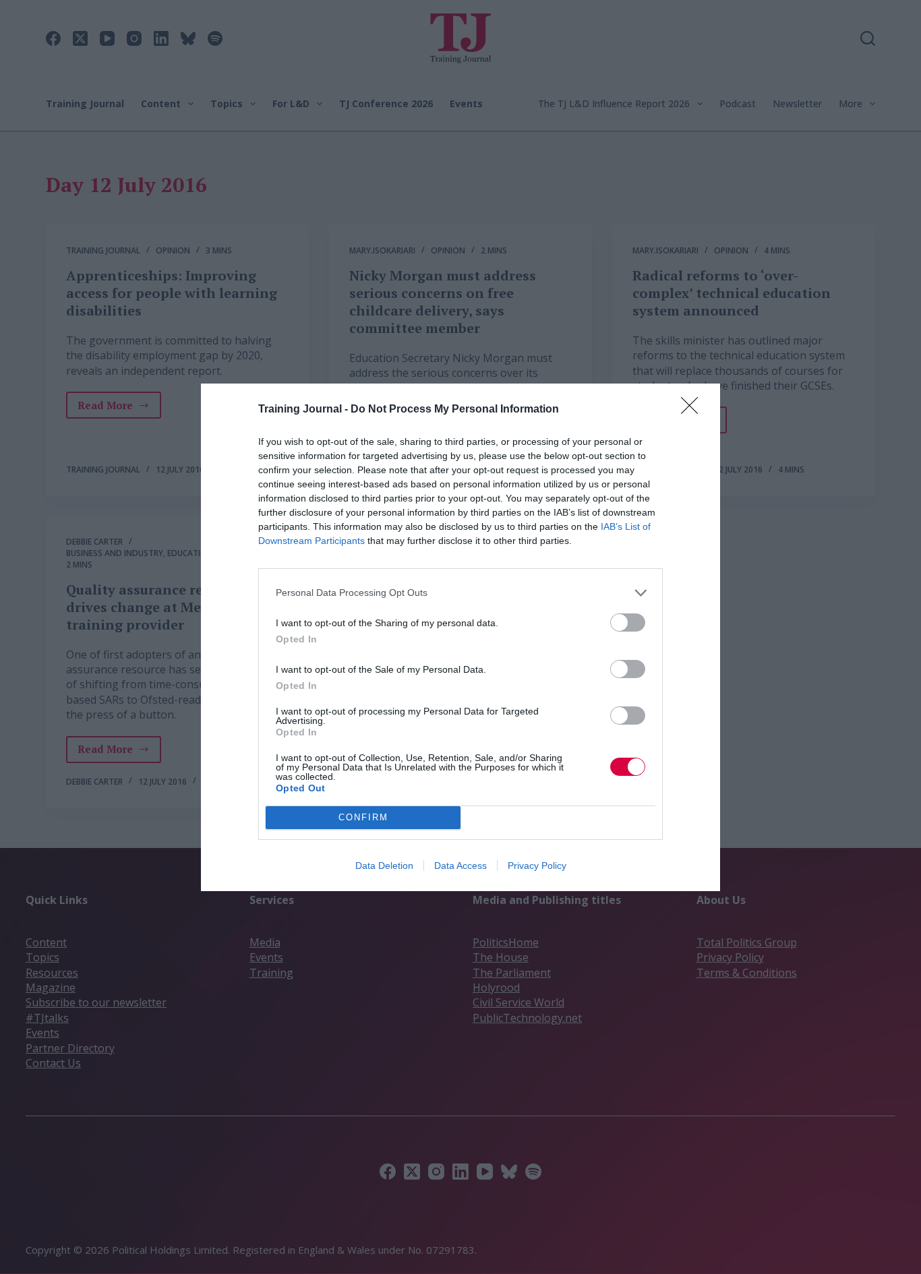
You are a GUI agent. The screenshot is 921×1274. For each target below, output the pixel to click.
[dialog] (460, 637)
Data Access (460, 865)
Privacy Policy (537, 865)
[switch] (627, 622)
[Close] (694, 410)
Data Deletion (384, 865)
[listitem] (460, 593)
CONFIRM (363, 817)
